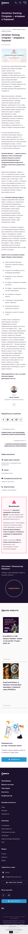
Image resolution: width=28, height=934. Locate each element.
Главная (3, 29)
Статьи (3, 854)
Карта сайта (21, 920)
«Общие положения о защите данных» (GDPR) (13, 922)
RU (2, 908)
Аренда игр (5, 814)
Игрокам (4, 810)
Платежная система (8, 832)
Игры (3, 807)
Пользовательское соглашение (10, 920)
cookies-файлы (12, 926)
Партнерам (5, 788)
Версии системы (7, 784)
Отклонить (16, 932)
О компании (5, 825)
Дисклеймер (15, 924)
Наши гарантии (6, 829)
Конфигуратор (6, 796)
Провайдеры (6, 781)
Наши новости (15, 901)
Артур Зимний (14, 397)
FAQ (2, 842)
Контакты (5, 792)
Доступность (7, 924)
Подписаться (15, 759)
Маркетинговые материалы (10, 839)
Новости (9, 29)
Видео (3, 860)
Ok (11, 932)
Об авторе (4, 835)
